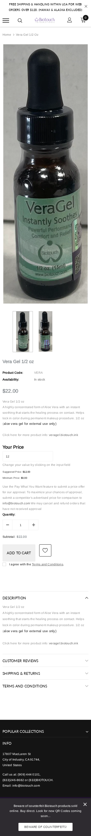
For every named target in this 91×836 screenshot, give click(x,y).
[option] (45, 174)
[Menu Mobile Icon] (6, 20)
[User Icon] (69, 20)
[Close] (85, 805)
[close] (85, 7)
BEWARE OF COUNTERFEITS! (45, 827)
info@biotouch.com (17, 503)
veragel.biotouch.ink (63, 435)
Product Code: (13, 372)
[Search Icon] (20, 20)
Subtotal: (9, 537)
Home (7, 34)
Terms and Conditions (47, 564)
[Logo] (45, 20)
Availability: (11, 379)
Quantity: (9, 514)
